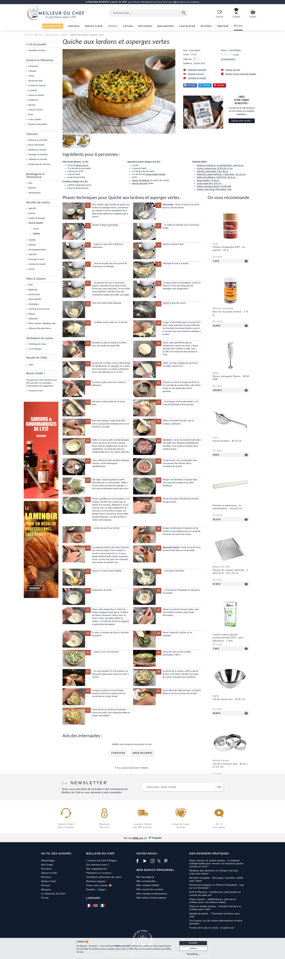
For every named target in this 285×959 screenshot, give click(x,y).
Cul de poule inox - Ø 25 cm (209, 183)
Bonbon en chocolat (37, 150)
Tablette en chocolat (37, 159)
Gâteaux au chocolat (38, 140)
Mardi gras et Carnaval (38, 309)
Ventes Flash (48, 881)
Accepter (193, 943)
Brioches (32, 188)
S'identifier (118, 753)
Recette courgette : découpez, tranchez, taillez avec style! (216, 879)
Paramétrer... (193, 954)
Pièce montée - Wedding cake (42, 323)
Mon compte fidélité (148, 885)
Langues (93, 898)
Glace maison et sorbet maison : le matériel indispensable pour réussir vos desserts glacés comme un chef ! (216, 863)
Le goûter (32, 90)
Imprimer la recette (197, 78)
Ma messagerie (145, 877)
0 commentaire (228, 59)
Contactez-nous (35, 391)
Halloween (33, 319)
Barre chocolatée (36, 145)
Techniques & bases (37, 344)
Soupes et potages (36, 218)
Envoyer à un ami (196, 74)
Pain (30, 183)
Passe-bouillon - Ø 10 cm (208, 180)
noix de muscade (139, 183)
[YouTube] (146, 861)
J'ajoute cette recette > (241, 121)
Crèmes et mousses (37, 85)
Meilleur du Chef (100, 853)
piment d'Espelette (140, 180)
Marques (46, 889)
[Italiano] (102, 905)
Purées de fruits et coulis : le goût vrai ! (212, 927)
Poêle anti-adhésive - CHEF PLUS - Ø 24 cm (216, 177)
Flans (30, 114)
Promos (45, 885)
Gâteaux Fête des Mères (39, 328)
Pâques (31, 314)
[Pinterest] (167, 861)
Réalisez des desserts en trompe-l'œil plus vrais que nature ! (213, 872)
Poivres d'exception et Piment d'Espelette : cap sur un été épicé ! (216, 886)
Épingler (221, 85)
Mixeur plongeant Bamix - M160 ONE (214, 186)
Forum (45, 897)
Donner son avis (232, 70)
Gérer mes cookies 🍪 (99, 885)
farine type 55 (82, 165)
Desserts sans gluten (37, 124)
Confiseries (33, 100)
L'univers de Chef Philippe (101, 860)
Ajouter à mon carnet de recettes (240, 74)
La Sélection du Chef (53, 893)
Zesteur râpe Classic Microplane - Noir (214, 189)
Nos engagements (96, 868)
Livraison (106, 873)
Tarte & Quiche (51, 34)
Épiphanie (32, 290)
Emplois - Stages (96, 889)
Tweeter (206, 85)
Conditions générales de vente (103, 877)
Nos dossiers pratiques (209, 853)
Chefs (30, 365)
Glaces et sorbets (36, 95)
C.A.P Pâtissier (35, 349)
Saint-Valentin (34, 299)
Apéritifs (32, 208)
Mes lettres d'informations (151, 897)
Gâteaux (32, 71)
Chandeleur (33, 304)
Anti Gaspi (47, 864)
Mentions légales (96, 881)
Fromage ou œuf (36, 259)
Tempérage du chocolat (39, 164)
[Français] (89, 905)
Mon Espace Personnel (155, 870)
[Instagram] (153, 861)
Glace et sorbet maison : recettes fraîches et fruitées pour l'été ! (215, 908)
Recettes (238, 26)
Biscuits (31, 105)
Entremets (33, 66)
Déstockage (48, 860)
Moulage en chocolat (38, 154)
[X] (160, 861)
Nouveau (46, 877)
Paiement (91, 873)
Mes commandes (146, 881)
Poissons (32, 245)
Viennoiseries (34, 193)
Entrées (31, 213)
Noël (30, 285)
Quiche (65, 34)
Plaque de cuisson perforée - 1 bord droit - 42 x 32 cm (221, 174)
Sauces (31, 269)
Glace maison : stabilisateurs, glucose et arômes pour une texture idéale (212, 900)
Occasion (46, 868)
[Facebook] (139, 861)
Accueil (28, 34)
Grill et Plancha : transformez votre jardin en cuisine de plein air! (215, 893)
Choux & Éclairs (35, 110)
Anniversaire (34, 294)
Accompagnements (37, 249)
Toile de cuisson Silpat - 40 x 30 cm (212, 171)
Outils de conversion (197, 70)
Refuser (193, 948)
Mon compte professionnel (152, 893)
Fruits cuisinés (34, 119)
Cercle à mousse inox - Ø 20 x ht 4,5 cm (215, 168)
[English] (95, 905)
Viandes (32, 240)
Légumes (32, 254)
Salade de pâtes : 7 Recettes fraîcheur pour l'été (214, 915)
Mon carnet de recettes (150, 889)
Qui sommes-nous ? (97, 864)
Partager (192, 85)
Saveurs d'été (49, 873)
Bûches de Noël (35, 81)
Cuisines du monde (36, 264)
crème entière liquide (155, 174)
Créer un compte (142, 753)
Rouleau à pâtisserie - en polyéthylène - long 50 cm (220, 165)
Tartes (31, 76)
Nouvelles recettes (36, 50)
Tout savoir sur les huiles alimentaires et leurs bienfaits (215, 922)
